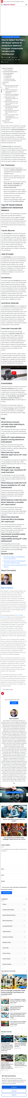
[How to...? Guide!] (9, 4)
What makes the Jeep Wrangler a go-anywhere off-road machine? (11, 99)
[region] (14, 1086)
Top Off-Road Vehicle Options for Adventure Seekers (10, 72)
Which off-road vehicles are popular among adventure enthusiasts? (11, 91)
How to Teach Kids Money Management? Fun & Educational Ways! (17, 1008)
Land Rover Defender (10, 79)
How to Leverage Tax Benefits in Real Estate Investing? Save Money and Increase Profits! (13, 992)
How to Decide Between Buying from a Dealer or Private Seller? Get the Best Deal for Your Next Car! (7, 1065)
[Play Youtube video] (14, 373)
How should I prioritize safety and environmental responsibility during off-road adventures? (11, 117)
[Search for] (26, 5)
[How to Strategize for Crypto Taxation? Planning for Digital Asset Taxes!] (5, 1001)
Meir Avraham (6, 57)
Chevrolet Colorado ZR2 (10, 80)
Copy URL (14, 702)
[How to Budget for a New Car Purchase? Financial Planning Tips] (21, 1057)
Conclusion (6, 82)
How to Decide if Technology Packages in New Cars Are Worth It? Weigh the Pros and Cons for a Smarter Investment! (7, 1047)
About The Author (9, 122)
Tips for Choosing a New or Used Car (10, 37)
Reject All (14, 1094)
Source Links (6, 120)
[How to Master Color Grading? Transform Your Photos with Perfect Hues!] (5, 1023)
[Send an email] (9, 57)
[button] (1, 91)
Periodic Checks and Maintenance (14, 791)
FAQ (4, 83)
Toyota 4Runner (8, 74)
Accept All (14, 1087)
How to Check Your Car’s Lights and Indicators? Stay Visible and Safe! (14, 796)
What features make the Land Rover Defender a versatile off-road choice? (11, 107)
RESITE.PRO (4, 617)
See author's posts (8, 689)
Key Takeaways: (9, 70)
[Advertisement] (14, 21)
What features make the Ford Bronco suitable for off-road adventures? (11, 103)
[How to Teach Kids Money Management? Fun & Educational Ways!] (5, 1008)
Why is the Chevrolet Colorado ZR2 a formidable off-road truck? (12, 112)
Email (2, 875)
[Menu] (2, 5)
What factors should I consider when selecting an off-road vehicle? (12, 87)
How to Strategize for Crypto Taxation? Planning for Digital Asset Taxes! (18, 1001)
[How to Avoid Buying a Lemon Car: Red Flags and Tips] (21, 1038)
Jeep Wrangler (8, 76)
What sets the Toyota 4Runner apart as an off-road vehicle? (12, 95)
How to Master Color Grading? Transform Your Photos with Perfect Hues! (18, 1023)
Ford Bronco (8, 77)
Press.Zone (18, 615)
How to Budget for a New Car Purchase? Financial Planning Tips (21, 1064)
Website (3, 881)
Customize (14, 1091)
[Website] (14, 783)
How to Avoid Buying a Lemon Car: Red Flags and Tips (20, 1045)
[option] (14, 795)
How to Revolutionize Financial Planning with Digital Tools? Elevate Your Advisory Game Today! (18, 1015)
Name (3, 869)
